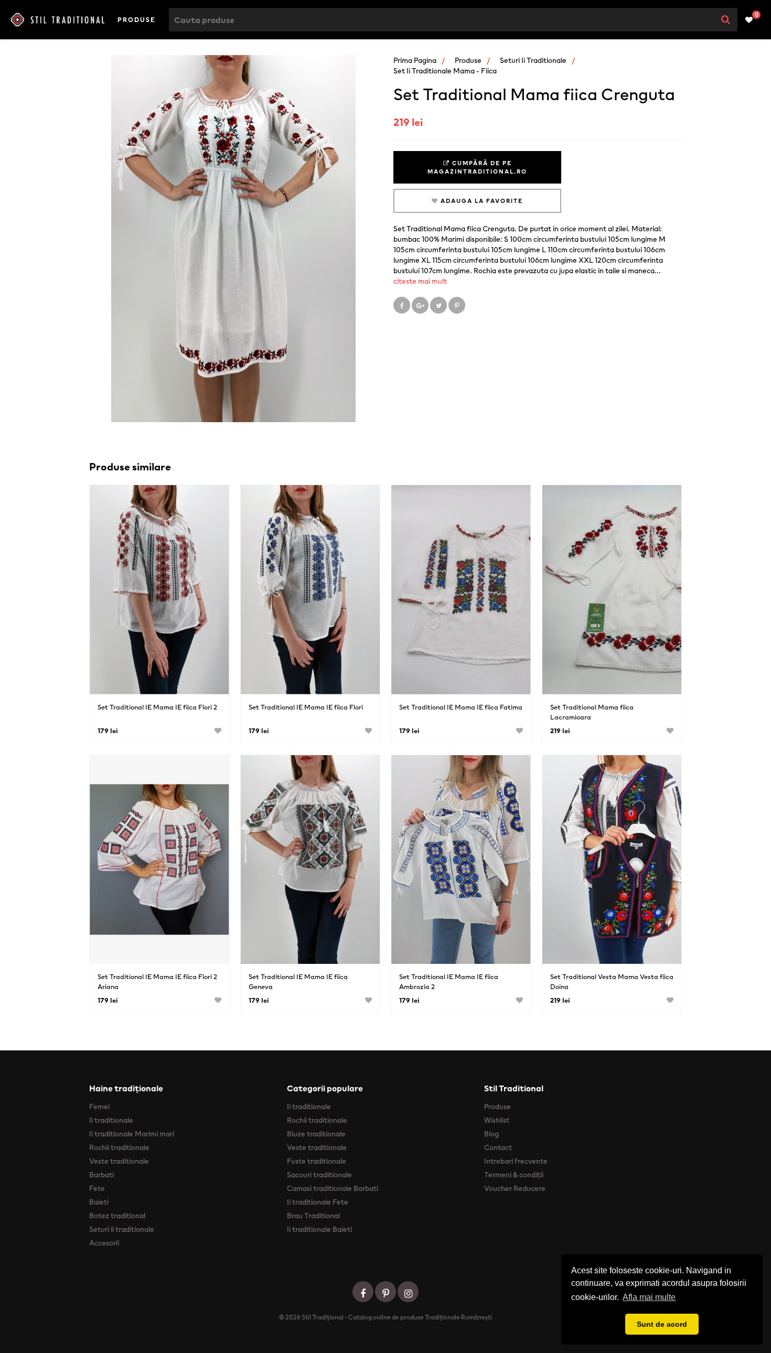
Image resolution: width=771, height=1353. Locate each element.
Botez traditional (117, 1215)
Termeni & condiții (513, 1174)
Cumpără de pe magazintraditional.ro (477, 167)
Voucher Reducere (514, 1188)
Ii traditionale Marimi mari (131, 1134)
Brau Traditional (313, 1215)
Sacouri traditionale (319, 1174)
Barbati (101, 1174)
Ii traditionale (111, 1120)
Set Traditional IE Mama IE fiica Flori (306, 707)
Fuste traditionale (316, 1161)
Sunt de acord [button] (662, 1324)
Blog (491, 1134)
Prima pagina (414, 60)
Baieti (99, 1202)
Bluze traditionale (316, 1134)
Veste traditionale (119, 1161)
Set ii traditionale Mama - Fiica (445, 71)
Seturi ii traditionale (533, 60)
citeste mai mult (420, 281)
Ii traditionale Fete (317, 1202)
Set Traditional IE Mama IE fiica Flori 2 (157, 707)
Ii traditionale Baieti (319, 1229)
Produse (136, 19)
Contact (498, 1147)
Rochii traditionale (119, 1147)
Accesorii (104, 1243)
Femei (99, 1106)
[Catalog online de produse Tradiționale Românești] (57, 19)
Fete (97, 1188)
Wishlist (496, 1120)
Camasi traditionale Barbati (332, 1188)
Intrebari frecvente (516, 1161)
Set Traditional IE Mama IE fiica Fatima (460, 707)
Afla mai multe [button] (649, 1297)
